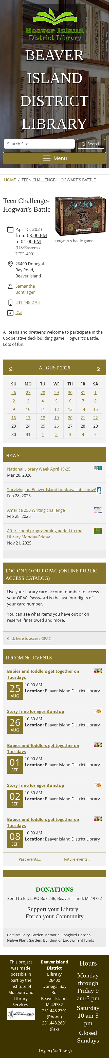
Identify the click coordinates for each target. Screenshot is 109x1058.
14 (83, 409)
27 (28, 392)
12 (56, 409)
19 (56, 418)
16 (13, 418)
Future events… (77, 859)
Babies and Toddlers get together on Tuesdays (43, 674)
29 (56, 392)
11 (43, 409)
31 (83, 392)
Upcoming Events (29, 657)
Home (10, 180)
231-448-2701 (28, 302)
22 (95, 418)
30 (70, 392)
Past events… (30, 859)
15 (95, 409)
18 (43, 418)
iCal (18, 312)
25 (43, 426)
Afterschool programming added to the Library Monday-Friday (44, 534)
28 (43, 392)
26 (13, 392)
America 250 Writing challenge (36, 510)
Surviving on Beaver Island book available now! (51, 489)
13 (70, 409)
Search (94, 144)
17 (28, 418)
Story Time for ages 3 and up (35, 711)
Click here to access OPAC (29, 638)
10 (28, 409)
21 (83, 418)
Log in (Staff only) (55, 1051)
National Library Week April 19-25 (38, 469)
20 (70, 418)
